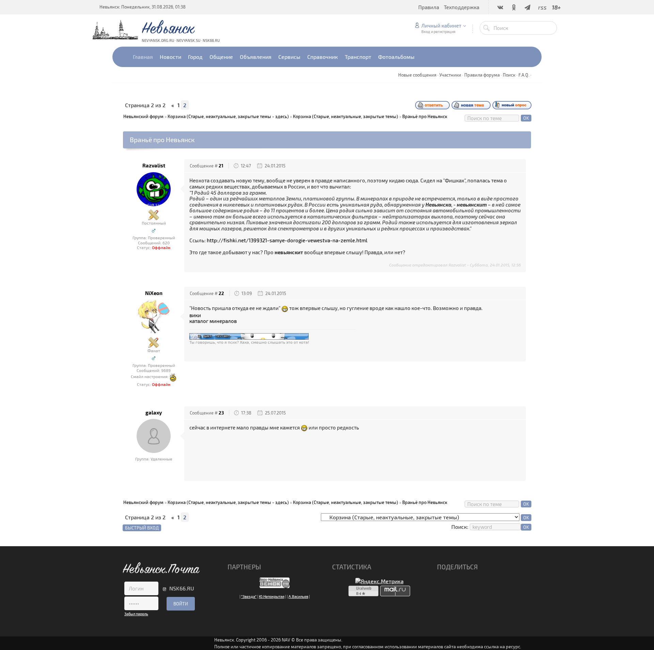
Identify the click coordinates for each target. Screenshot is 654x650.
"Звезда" (248, 596)
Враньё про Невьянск (424, 116)
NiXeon (153, 293)
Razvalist (153, 165)
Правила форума (482, 75)
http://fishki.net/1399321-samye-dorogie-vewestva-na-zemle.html (287, 240)
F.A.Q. (523, 75)
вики (195, 315)
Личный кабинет (441, 25)
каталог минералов (213, 321)
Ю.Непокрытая (271, 596)
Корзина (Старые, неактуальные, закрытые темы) (345, 116)
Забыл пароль (136, 614)
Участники (450, 75)
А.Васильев (298, 596)
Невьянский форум (143, 116)
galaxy (153, 413)
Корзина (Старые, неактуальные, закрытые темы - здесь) (228, 116)
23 (221, 413)
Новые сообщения (417, 75)
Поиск (509, 75)
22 (221, 293)
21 (221, 165)
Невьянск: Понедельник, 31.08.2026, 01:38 (142, 7)
